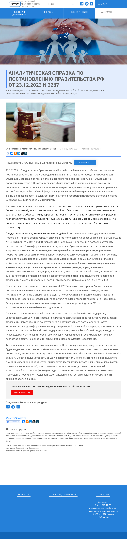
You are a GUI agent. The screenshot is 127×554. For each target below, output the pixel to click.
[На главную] (15, 4)
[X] (22, 153)
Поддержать (85, 163)
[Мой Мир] (18, 153)
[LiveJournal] (25, 153)
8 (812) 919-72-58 (103, 505)
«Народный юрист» (109, 511)
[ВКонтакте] (11, 153)
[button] (102, 4)
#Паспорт (10, 418)
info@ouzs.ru (103, 517)
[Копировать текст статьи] (7, 153)
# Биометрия (20, 418)
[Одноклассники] (15, 153)
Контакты (103, 495)
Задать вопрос (20, 392)
